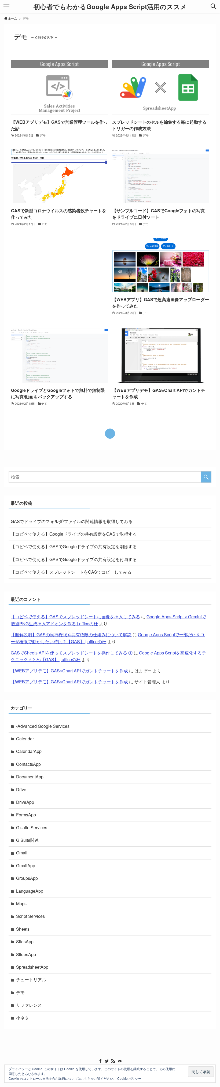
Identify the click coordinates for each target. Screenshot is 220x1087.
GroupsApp (27, 878)
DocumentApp (29, 777)
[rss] (113, 1061)
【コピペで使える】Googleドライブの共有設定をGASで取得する (74, 534)
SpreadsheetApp (32, 967)
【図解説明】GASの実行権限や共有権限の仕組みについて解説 (71, 634)
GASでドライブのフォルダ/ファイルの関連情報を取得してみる (72, 521)
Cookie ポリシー (129, 1078)
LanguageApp (29, 891)
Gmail (21, 853)
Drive (21, 789)
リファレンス (29, 1005)
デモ (20, 992)
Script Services (30, 916)
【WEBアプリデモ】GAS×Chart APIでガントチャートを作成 (69, 671)
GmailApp (25, 865)
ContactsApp (28, 764)
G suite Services (31, 827)
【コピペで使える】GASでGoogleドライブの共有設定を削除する (74, 546)
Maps (21, 903)
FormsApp (26, 815)
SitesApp (25, 941)
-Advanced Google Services (42, 726)
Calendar (25, 739)
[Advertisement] (59, 278)
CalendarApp (29, 751)
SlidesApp (26, 954)
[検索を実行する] (206, 477)
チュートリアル (31, 979)
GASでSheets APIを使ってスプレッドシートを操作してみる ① (72, 653)
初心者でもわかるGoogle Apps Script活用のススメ (110, 6)
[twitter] (106, 1061)
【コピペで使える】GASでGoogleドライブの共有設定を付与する (74, 559)
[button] (213, 6)
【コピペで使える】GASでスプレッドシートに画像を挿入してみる (75, 616)
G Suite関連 (27, 840)
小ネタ (22, 1018)
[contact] (119, 1061)
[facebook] (100, 1061)
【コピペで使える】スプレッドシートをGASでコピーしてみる (71, 572)
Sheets (23, 929)
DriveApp (25, 802)
